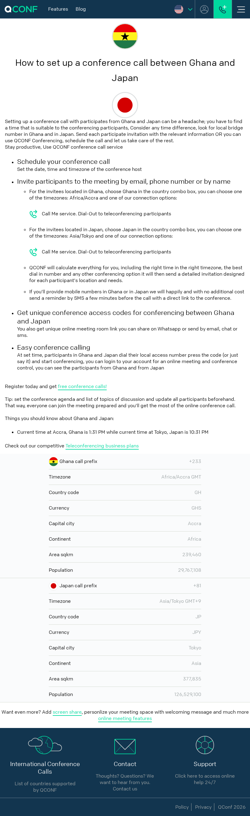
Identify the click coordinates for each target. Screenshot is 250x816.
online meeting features (125, 718)
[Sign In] (204, 9)
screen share (67, 712)
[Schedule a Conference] (223, 9)
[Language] (183, 9)
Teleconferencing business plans (102, 446)
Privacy (203, 807)
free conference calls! (82, 386)
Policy (182, 807)
